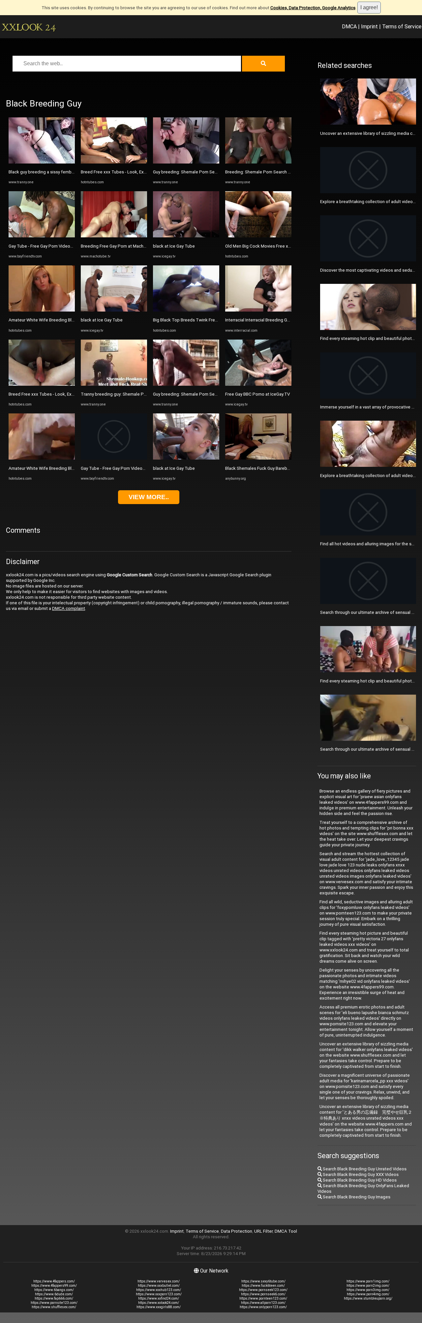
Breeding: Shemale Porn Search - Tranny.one (268, 172)
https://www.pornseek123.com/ (263, 1290)
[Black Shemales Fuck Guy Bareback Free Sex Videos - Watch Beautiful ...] (258, 458)
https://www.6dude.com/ (54, 1294)
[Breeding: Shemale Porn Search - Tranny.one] (258, 162)
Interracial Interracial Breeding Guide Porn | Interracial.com (281, 320)
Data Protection (236, 1231)
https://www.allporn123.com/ (263, 1303)
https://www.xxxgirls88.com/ (158, 1307)
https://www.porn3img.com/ (368, 1290)
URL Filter (263, 1231)
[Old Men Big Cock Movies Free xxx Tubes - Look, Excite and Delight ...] (258, 236)
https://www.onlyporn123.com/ (263, 1307)
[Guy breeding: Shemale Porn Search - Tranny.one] (186, 162)
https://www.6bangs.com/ (54, 1290)
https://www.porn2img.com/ (368, 1285)
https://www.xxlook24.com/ (158, 1303)
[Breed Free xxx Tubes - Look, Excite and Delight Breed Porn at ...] (42, 384)
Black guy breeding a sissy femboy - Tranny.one (55, 172)
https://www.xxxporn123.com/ (159, 1294)
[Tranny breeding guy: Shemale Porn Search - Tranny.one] (114, 384)
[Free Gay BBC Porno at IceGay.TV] (258, 384)
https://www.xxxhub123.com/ (158, 1290)
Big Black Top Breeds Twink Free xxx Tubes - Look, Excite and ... (216, 320)
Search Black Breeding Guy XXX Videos (360, 1174)
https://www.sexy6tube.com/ (263, 1281)
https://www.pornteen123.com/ (263, 1298)
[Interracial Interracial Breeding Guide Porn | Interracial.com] (258, 310)
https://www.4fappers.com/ (54, 1281)
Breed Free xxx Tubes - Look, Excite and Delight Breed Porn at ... (72, 394)
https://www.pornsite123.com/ (54, 1303)
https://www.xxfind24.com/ (158, 1298)
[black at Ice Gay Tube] (114, 310)
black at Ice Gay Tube (102, 320)
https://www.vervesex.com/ (158, 1281)
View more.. (149, 497)
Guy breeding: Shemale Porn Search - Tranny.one (200, 172)
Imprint (369, 26)
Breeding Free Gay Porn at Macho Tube (119, 246)
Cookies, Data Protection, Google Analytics (312, 8)
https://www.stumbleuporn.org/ (368, 1298)
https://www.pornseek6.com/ (263, 1294)
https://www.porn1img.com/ (368, 1281)
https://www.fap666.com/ (54, 1298)
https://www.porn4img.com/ (368, 1294)
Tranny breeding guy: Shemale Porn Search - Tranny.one (135, 394)
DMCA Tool (286, 1231)
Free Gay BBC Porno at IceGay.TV (257, 394)
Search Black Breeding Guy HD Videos (359, 1180)
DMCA (349, 26)
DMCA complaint (68, 608)
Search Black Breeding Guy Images (356, 1197)
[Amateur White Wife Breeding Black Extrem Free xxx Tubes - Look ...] (42, 310)
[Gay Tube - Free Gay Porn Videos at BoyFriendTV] (42, 236)
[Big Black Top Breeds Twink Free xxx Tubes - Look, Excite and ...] (186, 310)
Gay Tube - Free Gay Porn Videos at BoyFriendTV (56, 246)
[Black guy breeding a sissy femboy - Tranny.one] (42, 162)
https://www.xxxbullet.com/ (159, 1285)
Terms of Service (401, 26)
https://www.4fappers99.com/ (54, 1285)
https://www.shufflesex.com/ (54, 1307)
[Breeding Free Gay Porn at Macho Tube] (114, 236)
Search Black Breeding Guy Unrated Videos (364, 1169)
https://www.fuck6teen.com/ (263, 1285)
